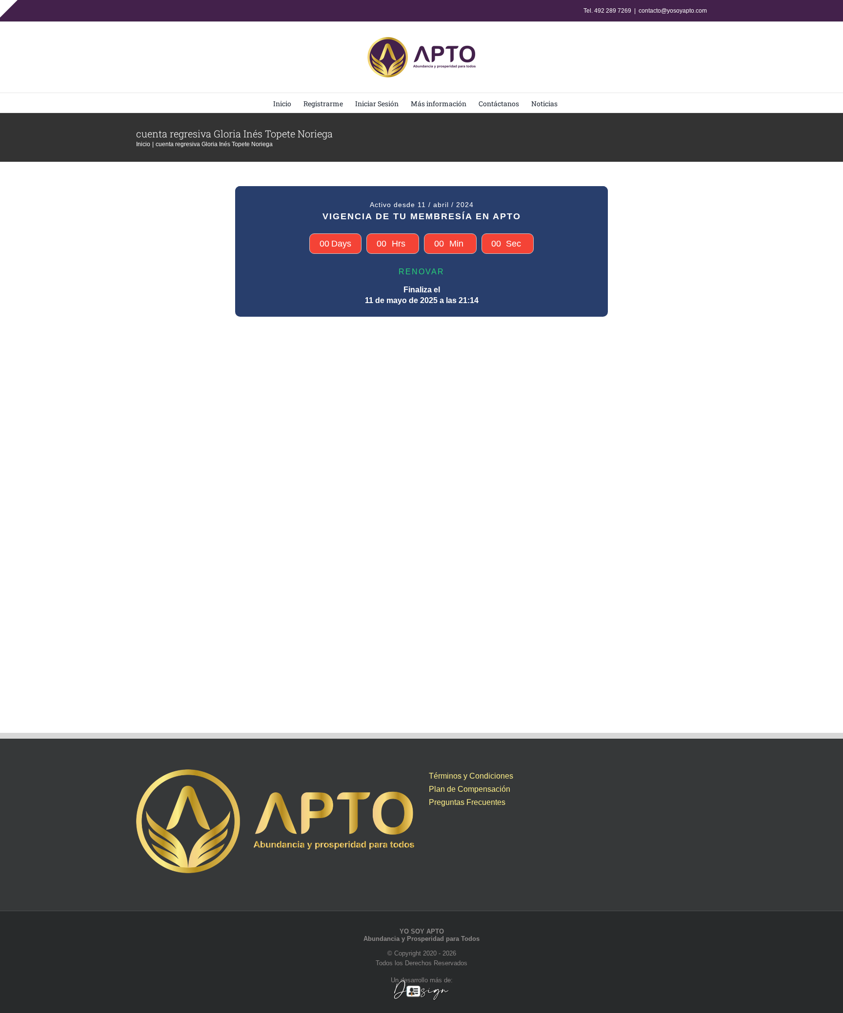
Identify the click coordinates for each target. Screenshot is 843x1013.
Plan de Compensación (469, 789)
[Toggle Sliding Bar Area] (9, 9)
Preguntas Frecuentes (467, 802)
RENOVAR (421, 272)
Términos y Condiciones (471, 776)
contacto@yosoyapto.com (673, 10)
